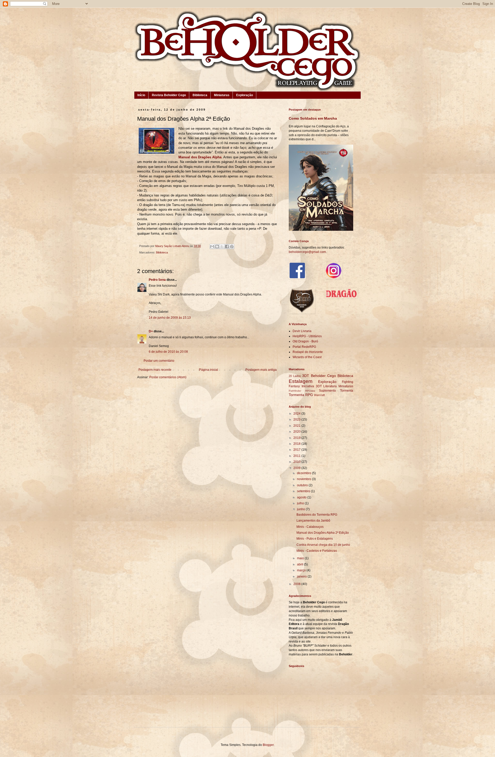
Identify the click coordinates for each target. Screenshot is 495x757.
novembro (304, 479)
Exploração (244, 95)
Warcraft (319, 395)
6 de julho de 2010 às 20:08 (168, 351)
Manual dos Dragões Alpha (199, 157)
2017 (297, 449)
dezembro (304, 473)
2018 (297, 444)
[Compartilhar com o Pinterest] (231, 246)
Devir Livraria (302, 331)
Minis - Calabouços (310, 527)
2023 (297, 419)
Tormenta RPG (301, 395)
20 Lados (295, 375)
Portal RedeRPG (304, 347)
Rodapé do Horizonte (308, 352)
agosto (302, 497)
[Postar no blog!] (217, 246)
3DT (305, 376)
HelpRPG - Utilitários (307, 336)
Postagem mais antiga (261, 370)
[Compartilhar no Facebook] (226, 246)
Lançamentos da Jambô (313, 520)
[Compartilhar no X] (222, 246)
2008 (297, 584)
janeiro (302, 576)
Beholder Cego (323, 376)
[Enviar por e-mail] (212, 246)
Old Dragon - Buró (305, 341)
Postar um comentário (159, 361)
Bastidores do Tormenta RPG (316, 514)
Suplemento (327, 390)
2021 (297, 425)
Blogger (268, 745)
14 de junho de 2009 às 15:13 (170, 317)
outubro (303, 485)
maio (301, 558)
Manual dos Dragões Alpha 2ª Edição (322, 532)
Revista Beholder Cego (169, 95)
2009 (297, 468)
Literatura (330, 386)
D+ (151, 331)
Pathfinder (295, 390)
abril (300, 564)
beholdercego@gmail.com (307, 252)
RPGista (310, 390)
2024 (297, 413)
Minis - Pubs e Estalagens (314, 538)
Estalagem (300, 381)
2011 (297, 456)
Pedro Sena (157, 280)
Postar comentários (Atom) (167, 377)
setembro (304, 491)
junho (301, 509)
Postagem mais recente (154, 370)
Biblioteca (200, 95)
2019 (297, 438)
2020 (297, 431)
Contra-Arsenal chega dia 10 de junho (323, 545)
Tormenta (346, 390)
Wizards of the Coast (307, 357)
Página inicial (208, 370)
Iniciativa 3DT (312, 386)
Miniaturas (221, 95)
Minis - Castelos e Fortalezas (316, 551)
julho (301, 503)
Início (141, 95)
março (302, 570)
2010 (297, 462)
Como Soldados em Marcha (313, 118)
